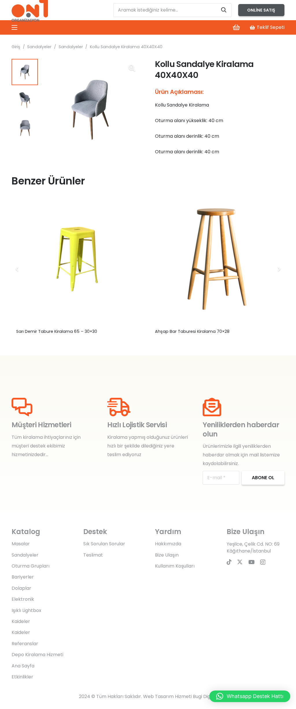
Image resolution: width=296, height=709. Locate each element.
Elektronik (23, 599)
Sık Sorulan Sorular (104, 543)
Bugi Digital (205, 696)
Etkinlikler (22, 676)
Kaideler (21, 621)
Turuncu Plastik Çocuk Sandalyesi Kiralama (199, 331)
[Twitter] (240, 562)
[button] (132, 68)
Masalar (21, 543)
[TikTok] (229, 562)
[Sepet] (236, 27)
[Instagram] (262, 562)
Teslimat (93, 555)
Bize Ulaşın (167, 555)
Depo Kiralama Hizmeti (37, 654)
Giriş (16, 47)
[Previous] (17, 269)
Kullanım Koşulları (175, 566)
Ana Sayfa (23, 666)
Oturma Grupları (30, 566)
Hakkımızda (168, 543)
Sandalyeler (39, 47)
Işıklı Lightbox (26, 610)
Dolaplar (21, 588)
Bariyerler (23, 577)
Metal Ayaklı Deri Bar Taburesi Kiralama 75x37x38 (66, 331)
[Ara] (223, 10)
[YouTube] (251, 562)
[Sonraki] (279, 269)
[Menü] (14, 27)
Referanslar (25, 643)
